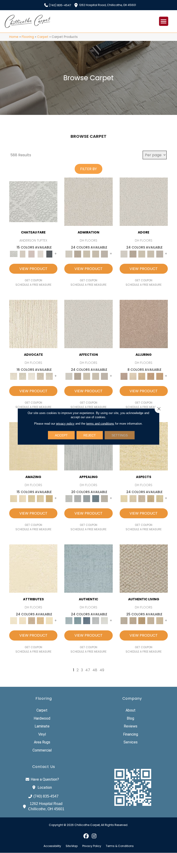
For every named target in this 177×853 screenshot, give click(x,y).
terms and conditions (100, 423)
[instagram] (94, 836)
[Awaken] (23, 254)
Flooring (28, 37)
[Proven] (78, 620)
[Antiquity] (151, 498)
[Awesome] (23, 498)
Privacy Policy (91, 846)
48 (94, 670)
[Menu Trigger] (163, 21)
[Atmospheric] (33, 201)
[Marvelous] (49, 498)
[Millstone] (144, 568)
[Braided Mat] (142, 620)
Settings (120, 435)
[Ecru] (78, 254)
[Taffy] (151, 376)
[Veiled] (40, 620)
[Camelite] (142, 376)
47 (87, 670)
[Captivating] (104, 498)
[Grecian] (33, 568)
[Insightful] (142, 498)
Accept (61, 435)
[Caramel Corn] (159, 620)
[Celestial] (49, 254)
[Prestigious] (78, 498)
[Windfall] (23, 376)
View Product (33, 268)
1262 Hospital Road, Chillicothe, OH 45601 (107, 4)
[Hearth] (31, 620)
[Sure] (88, 568)
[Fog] (104, 254)
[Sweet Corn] (49, 620)
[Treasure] (49, 376)
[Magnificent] (33, 446)
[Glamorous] (95, 498)
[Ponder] (144, 446)
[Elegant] (87, 498)
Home (13, 37)
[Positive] (95, 620)
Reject (89, 435)
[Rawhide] (159, 376)
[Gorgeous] (88, 446)
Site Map (72, 846)
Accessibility (52, 846)
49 (102, 670)
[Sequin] (159, 498)
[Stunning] (40, 498)
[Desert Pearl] (133, 376)
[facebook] (86, 836)
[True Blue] (87, 620)
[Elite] (31, 376)
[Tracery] (133, 620)
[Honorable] (104, 620)
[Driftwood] (144, 324)
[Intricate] (23, 620)
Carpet (42, 37)
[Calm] (40, 254)
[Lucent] (133, 498)
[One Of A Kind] (31, 498)
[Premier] (40, 376)
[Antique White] (87, 254)
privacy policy (65, 423)
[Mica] (151, 620)
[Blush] (31, 254)
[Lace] (95, 254)
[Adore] (33, 324)
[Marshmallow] (88, 201)
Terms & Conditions (120, 846)
